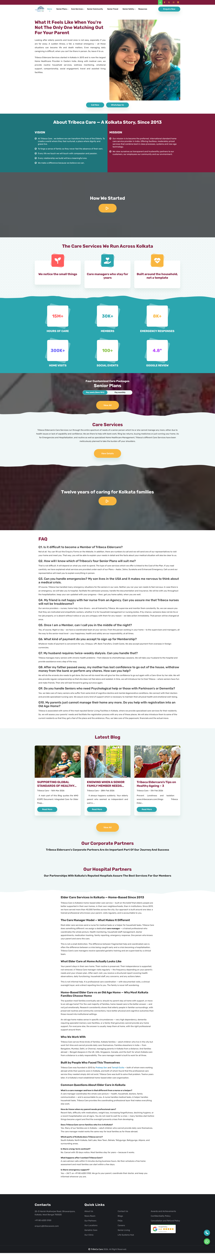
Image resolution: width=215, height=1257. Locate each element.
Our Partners (90, 1221)
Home (49, 9)
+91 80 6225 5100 (43, 1220)
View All (108, 405)
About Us (88, 1211)
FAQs (120, 1221)
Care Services (77, 9)
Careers (121, 1225)
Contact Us (123, 1211)
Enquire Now (169, 9)
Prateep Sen (101, 1067)
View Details (107, 453)
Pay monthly (120, 392)
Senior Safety (128, 9)
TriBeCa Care (96, 1249)
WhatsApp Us (117, 105)
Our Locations (90, 1225)
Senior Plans (61, 9)
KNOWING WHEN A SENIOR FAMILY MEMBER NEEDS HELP (106, 785)
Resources (142, 9)
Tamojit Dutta (118, 1067)
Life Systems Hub (126, 1235)
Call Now (95, 105)
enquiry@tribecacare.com (47, 1226)
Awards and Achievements (163, 1211)
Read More (47, 809)
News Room (89, 1216)
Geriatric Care (90, 1230)
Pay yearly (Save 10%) (95, 392)
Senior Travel (112, 9)
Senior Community (95, 9)
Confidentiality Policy (161, 1216)
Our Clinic (89, 1235)
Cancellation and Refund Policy (165, 1221)
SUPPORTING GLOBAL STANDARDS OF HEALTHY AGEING (55, 785)
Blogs (120, 1216)
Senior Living (124, 1230)
